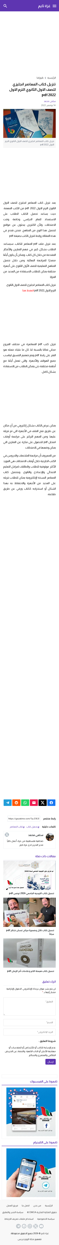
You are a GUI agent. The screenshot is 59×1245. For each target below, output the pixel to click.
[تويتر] (7, 834)
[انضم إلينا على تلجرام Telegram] (18, 1226)
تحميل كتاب (32, 826)
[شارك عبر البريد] (34, 803)
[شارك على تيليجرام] (7, 803)
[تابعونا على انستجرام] (29, 1226)
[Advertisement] (29, 43)
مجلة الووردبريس (26, 1239)
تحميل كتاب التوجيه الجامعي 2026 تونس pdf (31, 893)
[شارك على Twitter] (42, 803)
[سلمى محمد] (50, 837)
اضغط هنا (28, 290)
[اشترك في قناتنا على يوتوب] (41, 1226)
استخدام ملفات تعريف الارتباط (18, 1219)
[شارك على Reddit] (16, 803)
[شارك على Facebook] (51, 803)
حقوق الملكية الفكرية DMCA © (42, 1212)
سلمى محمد (50, 101)
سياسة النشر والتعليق (12, 1212)
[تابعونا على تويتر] (35, 1226)
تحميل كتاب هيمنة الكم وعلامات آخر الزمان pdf (30, 971)
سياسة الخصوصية (46, 1219)
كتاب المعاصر (16, 826)
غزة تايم (44, 6)
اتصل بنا (26, 1205)
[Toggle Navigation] (54, 5)
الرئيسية (49, 1205)
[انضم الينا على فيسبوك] (23, 1226)
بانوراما (40, 77)
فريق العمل (12, 1205)
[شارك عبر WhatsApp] (25, 803)
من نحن (37, 1205)
